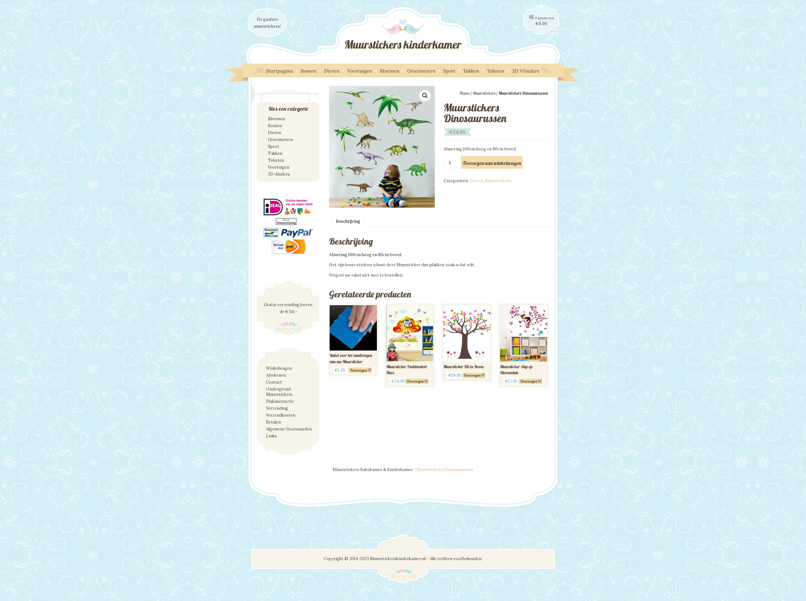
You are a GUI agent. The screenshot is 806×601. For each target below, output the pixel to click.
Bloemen (390, 71)
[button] (425, 95)
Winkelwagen (279, 368)
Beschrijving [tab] (348, 221)
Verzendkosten (280, 415)
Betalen (273, 422)
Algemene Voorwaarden (289, 429)
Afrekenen (276, 375)
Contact (274, 382)
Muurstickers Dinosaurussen (445, 469)
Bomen (308, 71)
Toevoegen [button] (358, 370)
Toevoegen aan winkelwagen (492, 163)
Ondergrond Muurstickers (279, 391)
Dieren (332, 71)
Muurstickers (484, 93)
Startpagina (279, 71)
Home (464, 93)
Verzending (277, 408)
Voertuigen (359, 71)
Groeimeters (421, 71)
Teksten (495, 71)
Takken (471, 71)
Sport (449, 71)
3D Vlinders (525, 71)
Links (271, 436)
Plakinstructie (280, 401)
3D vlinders (279, 174)
